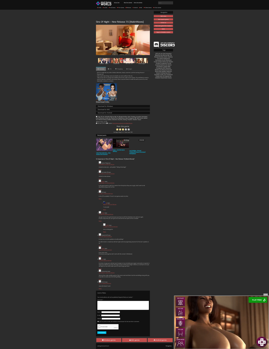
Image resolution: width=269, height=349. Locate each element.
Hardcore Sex (114, 118)
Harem (170, 65)
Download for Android (105, 113)
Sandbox (109, 119)
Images (130, 69)
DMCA (163, 29)
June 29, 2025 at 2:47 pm (105, 250)
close (265, 294)
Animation (107, 116)
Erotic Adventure (100, 118)
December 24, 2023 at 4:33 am (107, 173)
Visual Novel (163, 78)
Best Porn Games (128, 2)
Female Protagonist (161, 63)
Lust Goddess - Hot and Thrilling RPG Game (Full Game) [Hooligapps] (137, 152)
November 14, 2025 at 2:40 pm (107, 273)
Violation (135, 119)
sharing (125, 119)
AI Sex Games (157, 7)
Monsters (168, 68)
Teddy (102, 213)
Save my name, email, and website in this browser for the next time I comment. (119, 321)
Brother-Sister (126, 116)
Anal (164, 53)
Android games (161, 340)
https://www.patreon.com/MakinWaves (122, 123)
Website (99, 318)
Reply (100, 169)
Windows (129, 7)
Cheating (133, 116)
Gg (106, 203)
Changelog (120, 69)
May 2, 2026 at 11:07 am (105, 283)
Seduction (114, 119)
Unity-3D (162, 76)
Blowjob (121, 116)
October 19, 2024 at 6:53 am (106, 214)
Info (111, 69)
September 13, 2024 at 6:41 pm (106, 183)
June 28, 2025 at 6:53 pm (105, 236)
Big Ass (112, 116)
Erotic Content (158, 61)
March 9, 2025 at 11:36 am (109, 204)
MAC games (135, 340)
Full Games (113, 7)
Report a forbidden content (163, 32)
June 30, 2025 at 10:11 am (105, 260)
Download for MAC (104, 110)
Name (99, 312)
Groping (157, 65)
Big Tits (116, 116)
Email (99, 315)
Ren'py (105, 119)
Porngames (169, 346)
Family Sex (108, 118)
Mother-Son (158, 70)
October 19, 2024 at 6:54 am (110, 226)
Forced (169, 63)
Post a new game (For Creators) (163, 26)
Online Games (148, 7)
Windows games (109, 340)
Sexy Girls (119, 119)
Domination (144, 116)
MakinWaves (121, 118)
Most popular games (163, 19)
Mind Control (140, 118)
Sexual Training (160, 73)
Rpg (160, 71)
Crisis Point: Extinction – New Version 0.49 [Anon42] (103, 153)
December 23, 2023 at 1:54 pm (106, 164)
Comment (100, 300)
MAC (141, 7)
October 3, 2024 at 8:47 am (106, 193)
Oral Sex (169, 70)
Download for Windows (105, 106)
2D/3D (105, 7)
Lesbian (165, 66)
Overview (101, 69)
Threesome (169, 74)
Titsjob (157, 76)
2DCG (156, 53)
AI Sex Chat (116, 2)
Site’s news (163, 16)
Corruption (138, 116)
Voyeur (139, 119)
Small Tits (163, 74)
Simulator (157, 74)
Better (103, 181)
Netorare (100, 119)
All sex (102, 116)
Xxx (102, 259)
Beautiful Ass (159, 55)
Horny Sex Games (138, 2)
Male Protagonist (129, 118)
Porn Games (121, 7)
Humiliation (159, 66)
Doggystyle (166, 58)
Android (136, 7)
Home (99, 7)
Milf (135, 118)
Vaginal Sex (168, 76)
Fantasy (171, 61)
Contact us (163, 22)
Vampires (129, 119)
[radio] (117, 129)
